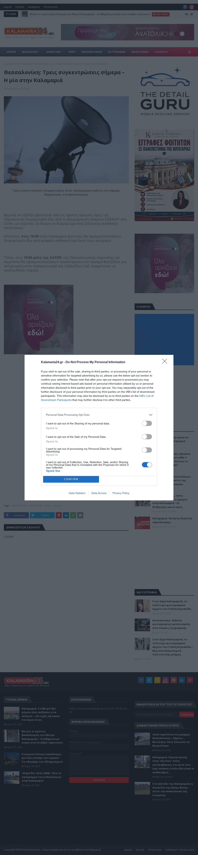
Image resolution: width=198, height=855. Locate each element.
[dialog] (99, 427)
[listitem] (99, 415)
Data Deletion (77, 493)
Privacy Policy (121, 493)
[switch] (147, 423)
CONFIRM (71, 479)
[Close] (166, 362)
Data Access (99, 493)
